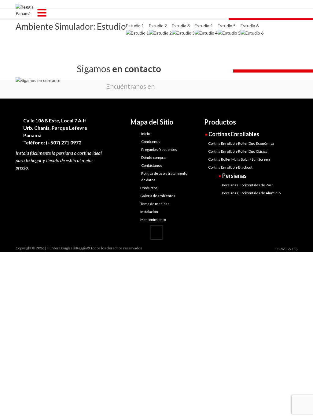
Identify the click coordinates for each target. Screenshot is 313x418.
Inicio (145, 133)
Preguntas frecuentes (159, 149)
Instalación (149, 211)
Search (295, 4)
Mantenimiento (153, 219)
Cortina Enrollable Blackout (230, 167)
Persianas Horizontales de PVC (247, 185)
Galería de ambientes (157, 195)
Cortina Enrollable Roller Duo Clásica (237, 151)
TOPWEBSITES (286, 249)
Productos (148, 187)
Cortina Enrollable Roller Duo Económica (241, 143)
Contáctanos (151, 165)
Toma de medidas (154, 203)
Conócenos (150, 141)
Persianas (234, 175)
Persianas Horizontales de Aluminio (251, 193)
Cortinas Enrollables (233, 134)
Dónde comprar (154, 157)
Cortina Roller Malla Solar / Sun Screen (239, 159)
